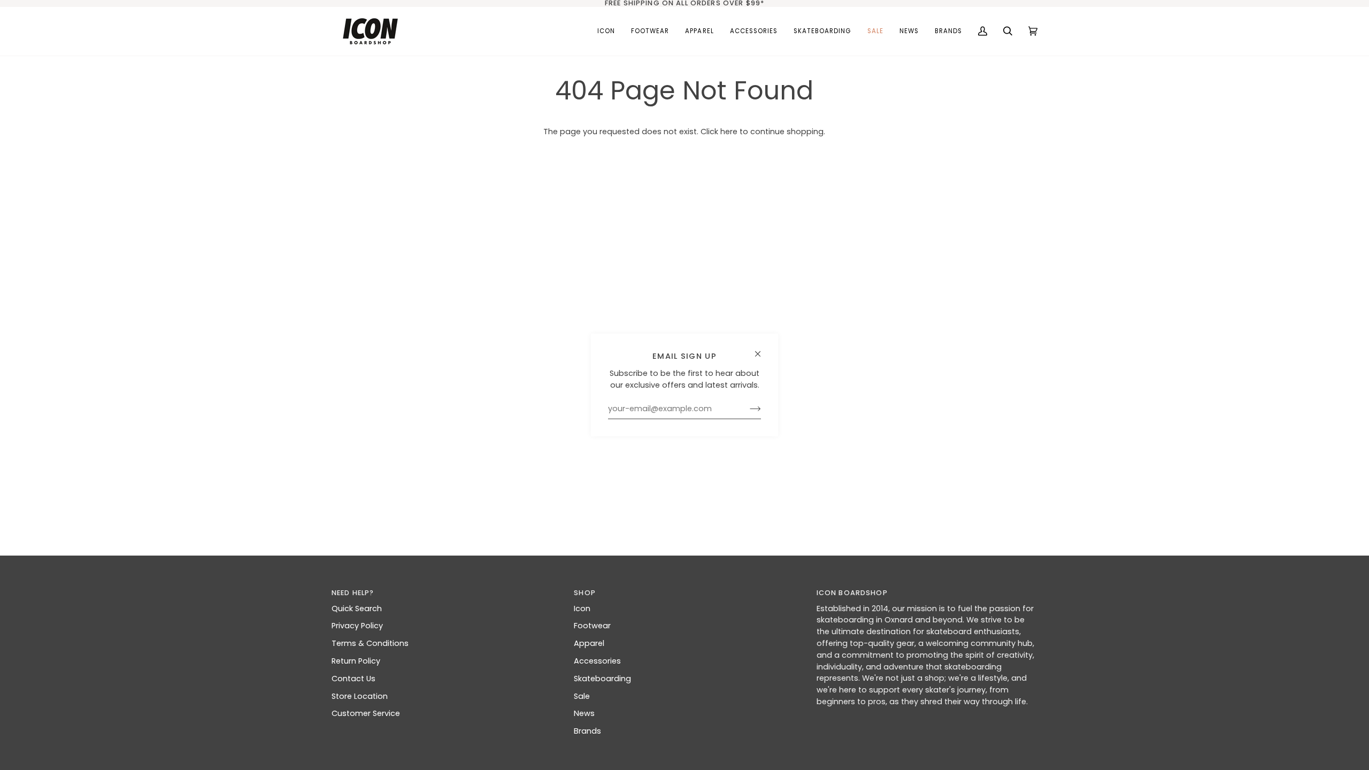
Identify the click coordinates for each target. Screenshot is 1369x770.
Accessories (597, 661)
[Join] (747, 409)
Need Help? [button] (353, 592)
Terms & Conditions (370, 643)
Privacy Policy (357, 625)
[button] (650, 31)
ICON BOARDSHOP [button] (852, 592)
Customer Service (366, 713)
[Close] (762, 349)
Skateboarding (602, 678)
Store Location (360, 696)
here (728, 131)
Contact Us (353, 678)
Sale (582, 696)
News (584, 713)
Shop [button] (585, 592)
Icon (582, 608)
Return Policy (356, 661)
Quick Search (357, 608)
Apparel (589, 643)
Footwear (592, 625)
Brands (587, 731)
